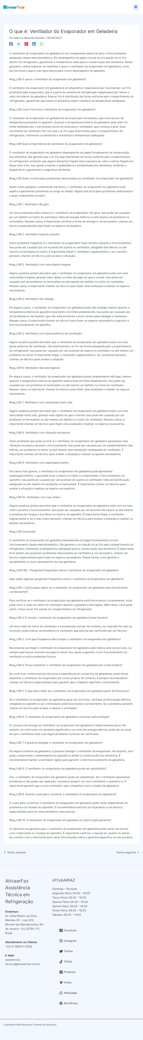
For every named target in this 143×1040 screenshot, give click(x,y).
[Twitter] (18, 44)
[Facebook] (11, 44)
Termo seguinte (127, 852)
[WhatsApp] (41, 44)
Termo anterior (15, 852)
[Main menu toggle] (136, 7)
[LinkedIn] (34, 44)
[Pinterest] (26, 44)
